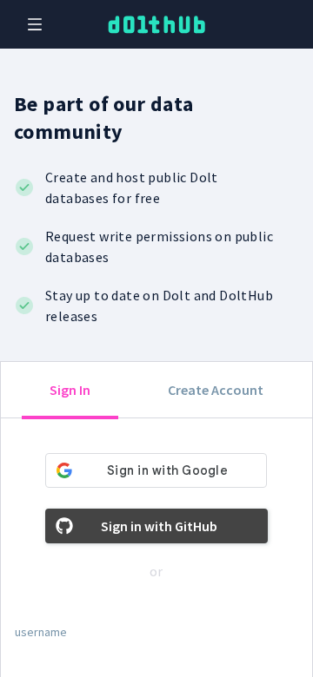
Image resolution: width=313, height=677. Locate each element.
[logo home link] (156, 25)
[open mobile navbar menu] (34, 24)
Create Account (215, 389)
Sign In (70, 389)
